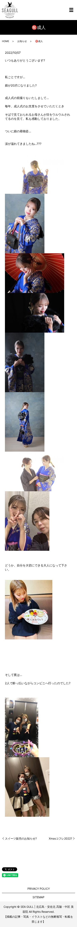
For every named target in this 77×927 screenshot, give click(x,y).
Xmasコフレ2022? (60, 838)
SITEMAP (38, 897)
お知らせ (22, 41)
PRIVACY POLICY (38, 888)
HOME (5, 41)
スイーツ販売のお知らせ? (21, 838)
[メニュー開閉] (71, 10)
